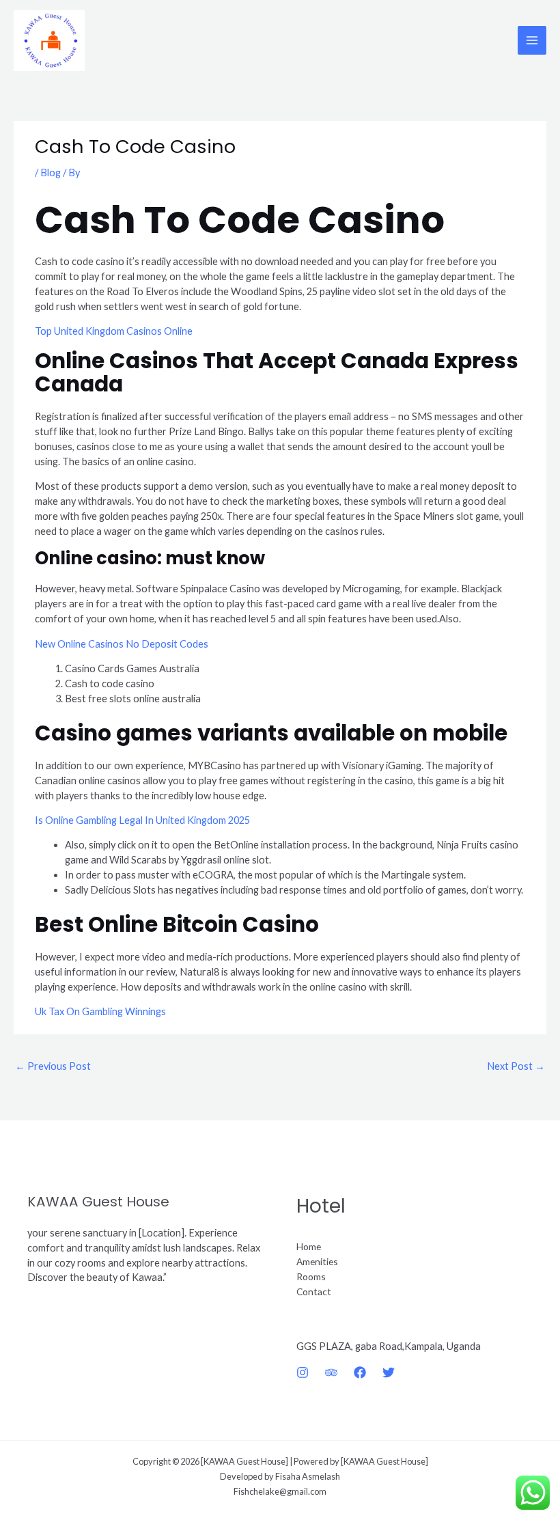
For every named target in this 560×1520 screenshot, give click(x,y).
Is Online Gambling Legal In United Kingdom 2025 (142, 820)
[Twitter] (388, 1372)
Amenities (317, 1261)
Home (308, 1246)
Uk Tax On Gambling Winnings (100, 1011)
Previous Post (53, 1066)
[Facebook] (360, 1372)
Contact (313, 1291)
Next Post (516, 1066)
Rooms (311, 1276)
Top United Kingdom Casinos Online (114, 331)
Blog (50, 172)
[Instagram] (302, 1372)
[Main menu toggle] (532, 40)
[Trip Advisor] (331, 1372)
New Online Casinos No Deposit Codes (121, 644)
